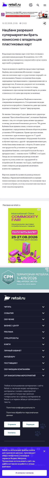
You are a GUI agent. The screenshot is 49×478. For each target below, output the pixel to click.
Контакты (12, 432)
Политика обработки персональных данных (22, 413)
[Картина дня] (31, 5)
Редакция (30, 424)
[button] (24, 307)
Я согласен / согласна (24, 473)
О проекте (12, 424)
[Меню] (45, 5)
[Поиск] (38, 5)
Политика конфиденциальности (20, 407)
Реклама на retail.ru (11, 205)
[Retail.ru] (13, 5)
